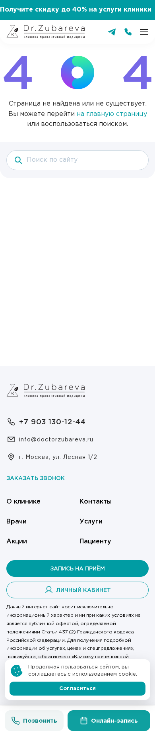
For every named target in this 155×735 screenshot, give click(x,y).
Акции (16, 542)
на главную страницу (112, 114)
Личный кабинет (83, 590)
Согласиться (77, 688)
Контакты (95, 502)
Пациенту (95, 542)
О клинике (23, 502)
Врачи (16, 522)
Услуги (91, 522)
